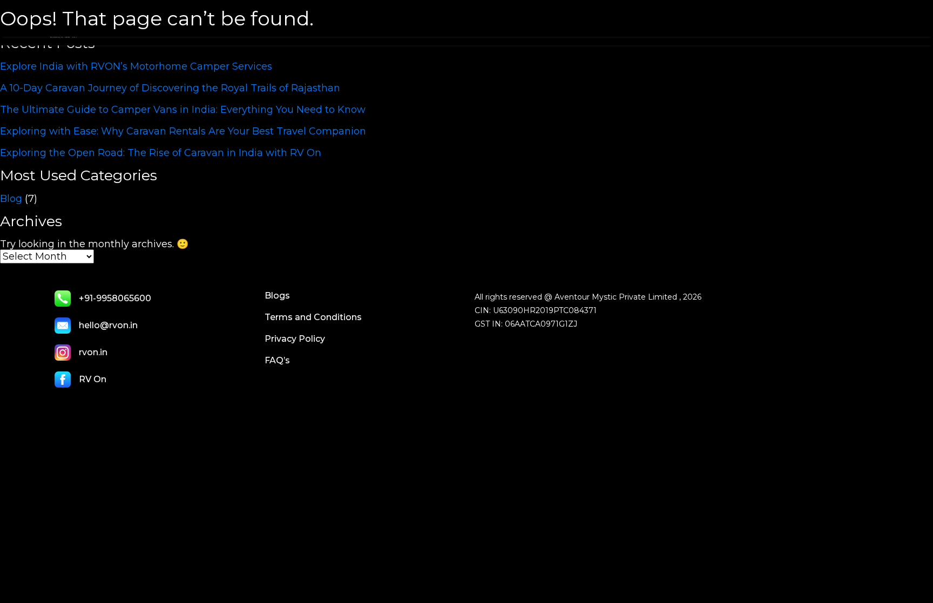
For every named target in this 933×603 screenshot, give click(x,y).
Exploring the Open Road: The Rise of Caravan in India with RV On (160, 153)
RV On (92, 379)
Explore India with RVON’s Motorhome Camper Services (136, 66)
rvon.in (93, 352)
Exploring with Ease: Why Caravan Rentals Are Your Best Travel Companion (183, 131)
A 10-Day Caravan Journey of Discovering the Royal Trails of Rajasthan (170, 88)
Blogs (277, 295)
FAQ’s (277, 360)
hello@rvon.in (108, 325)
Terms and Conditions (313, 317)
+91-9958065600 (115, 298)
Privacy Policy (295, 339)
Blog (11, 199)
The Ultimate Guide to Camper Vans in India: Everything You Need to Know (183, 110)
